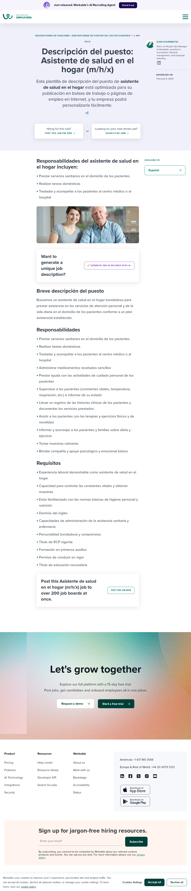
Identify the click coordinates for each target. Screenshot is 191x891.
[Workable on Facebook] (130, 777)
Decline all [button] (176, 882)
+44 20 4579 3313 (163, 767)
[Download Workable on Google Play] (135, 801)
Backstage (80, 777)
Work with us (81, 770)
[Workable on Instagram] (155, 777)
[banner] (88, 265)
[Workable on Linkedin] (122, 777)
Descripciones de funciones (52, 36)
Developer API (46, 777)
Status (77, 792)
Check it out (128, 5)
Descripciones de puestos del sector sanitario (101, 36)
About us (79, 763)
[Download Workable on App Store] (135, 790)
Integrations (12, 785)
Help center (45, 763)
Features (10, 770)
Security (9, 792)
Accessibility (81, 785)
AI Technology (13, 777)
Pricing (8, 763)
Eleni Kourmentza (168, 42)
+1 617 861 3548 (143, 760)
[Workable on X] (147, 777)
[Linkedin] (159, 63)
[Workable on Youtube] (138, 777)
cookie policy (28, 886)
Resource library (48, 770)
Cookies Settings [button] (132, 882)
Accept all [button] (154, 882)
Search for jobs (47, 785)
